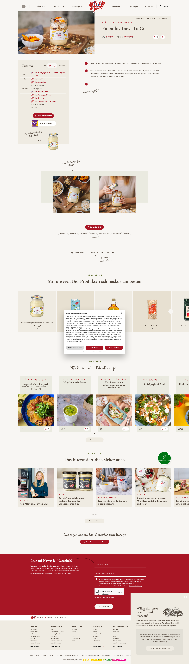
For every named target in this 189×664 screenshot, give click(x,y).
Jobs (114, 636)
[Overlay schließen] (185, 597)
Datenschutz (34, 655)
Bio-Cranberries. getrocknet (45, 101)
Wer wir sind (34, 640)
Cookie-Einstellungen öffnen (160, 648)
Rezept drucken (80, 253)
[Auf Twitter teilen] (103, 253)
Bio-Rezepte (97, 626)
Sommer (94, 237)
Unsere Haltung (35, 631)
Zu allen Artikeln (94, 521)
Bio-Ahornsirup (40, 82)
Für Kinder (73, 233)
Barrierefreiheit (48, 655)
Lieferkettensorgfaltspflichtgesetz (126, 655)
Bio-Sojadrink (39, 79)
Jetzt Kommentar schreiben (95, 542)
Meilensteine (34, 634)
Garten (74, 631)
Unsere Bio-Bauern (36, 643)
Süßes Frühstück (104, 233)
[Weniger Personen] (50, 65)
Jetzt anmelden (104, 606)
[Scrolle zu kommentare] (162, 37)
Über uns (34, 626)
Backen (95, 629)
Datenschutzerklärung (159, 641)
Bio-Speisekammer (56, 640)
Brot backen (96, 636)
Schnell (92, 233)
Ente (94, 643)
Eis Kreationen (97, 640)
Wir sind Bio (34, 629)
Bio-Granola (39, 98)
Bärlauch (95, 631)
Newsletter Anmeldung (119, 643)
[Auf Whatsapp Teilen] (108, 253)
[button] (41, 6)
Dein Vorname (101, 564)
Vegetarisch (117, 233)
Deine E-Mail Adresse (104, 573)
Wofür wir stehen (35, 636)
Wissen (74, 636)
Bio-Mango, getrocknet (43, 95)
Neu (52, 629)
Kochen (74, 634)
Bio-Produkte (56, 626)
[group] (36, 487)
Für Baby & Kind (55, 634)
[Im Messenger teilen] (113, 253)
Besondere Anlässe (98, 634)
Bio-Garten (54, 636)
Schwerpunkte (76, 638)
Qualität (33, 638)
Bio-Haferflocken (41, 92)
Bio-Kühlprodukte (56, 643)
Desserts (95, 638)
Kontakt (115, 629)
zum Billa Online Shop (46, 123)
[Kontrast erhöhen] (23, 6)
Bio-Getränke (55, 638)
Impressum (116, 631)
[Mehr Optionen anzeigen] (118, 253)
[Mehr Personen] (54, 65)
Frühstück (63, 233)
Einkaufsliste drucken (44, 116)
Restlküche (83, 233)
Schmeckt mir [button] (97, 227)
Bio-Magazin (77, 626)
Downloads (116, 638)
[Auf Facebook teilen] (98, 253)
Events (74, 640)
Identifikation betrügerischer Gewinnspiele (96, 655)
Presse (115, 634)
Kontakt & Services (120, 626)
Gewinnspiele (117, 640)
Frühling (127, 233)
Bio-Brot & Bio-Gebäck (57, 631)
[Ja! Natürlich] (97, 7)
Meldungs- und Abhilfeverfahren (67, 655)
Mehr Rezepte (94, 440)
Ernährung (74, 629)
